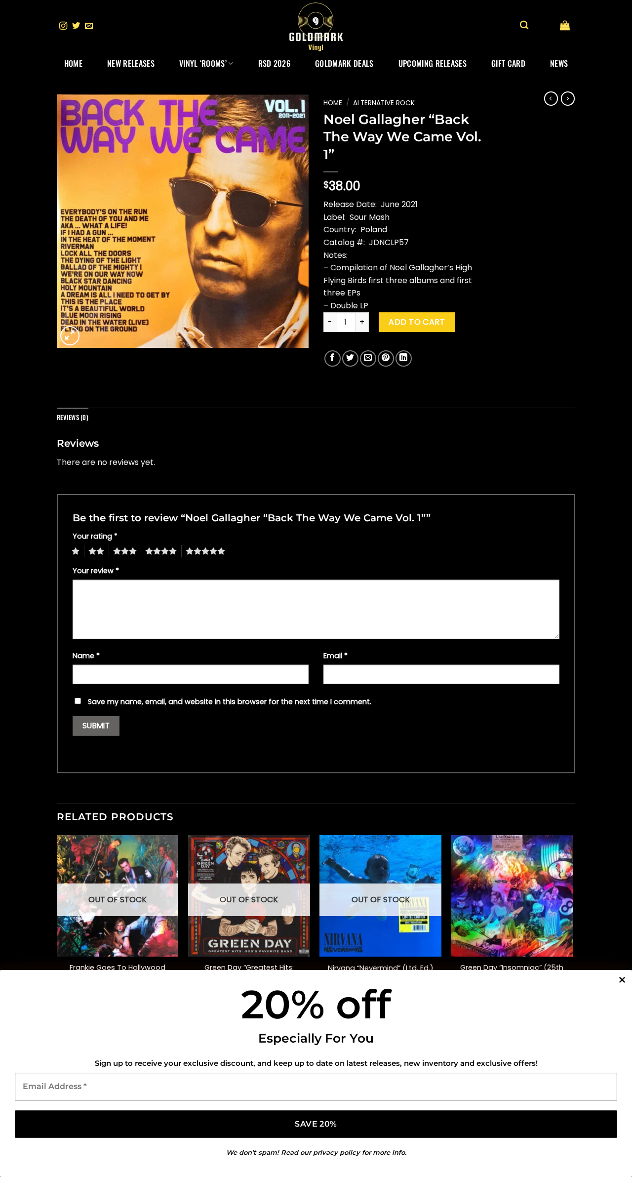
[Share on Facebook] (332, 358)
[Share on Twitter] (350, 358)
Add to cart (417, 322)
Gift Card (508, 63)
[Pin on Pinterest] (386, 358)
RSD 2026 (274, 63)
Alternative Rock (384, 103)
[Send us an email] (89, 26)
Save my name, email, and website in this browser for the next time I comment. (229, 702)
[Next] (572, 921)
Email (335, 656)
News (559, 63)
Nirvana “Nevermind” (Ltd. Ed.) (381, 968)
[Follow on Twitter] (76, 26)
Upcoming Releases (432, 63)
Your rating (95, 536)
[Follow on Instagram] (63, 26)
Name (86, 656)
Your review (96, 571)
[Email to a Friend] (368, 358)
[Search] (524, 25)
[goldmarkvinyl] (316, 26)
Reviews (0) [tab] (72, 417)
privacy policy (336, 1152)
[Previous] (57, 921)
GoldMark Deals (344, 63)
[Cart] (564, 25)
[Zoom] (69, 335)
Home (73, 63)
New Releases (131, 63)
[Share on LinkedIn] (403, 358)
